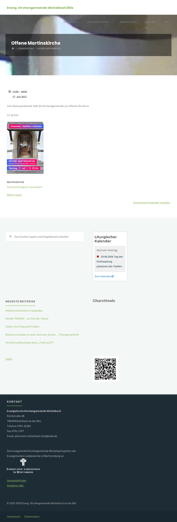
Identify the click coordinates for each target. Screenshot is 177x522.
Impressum (13, 516)
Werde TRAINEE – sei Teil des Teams (27, 318)
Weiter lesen (14, 194)
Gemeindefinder (16, 480)
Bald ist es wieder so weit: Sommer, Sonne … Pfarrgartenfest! (42, 334)
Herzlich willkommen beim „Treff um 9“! (29, 342)
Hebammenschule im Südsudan (24, 310)
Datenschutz (32, 516)
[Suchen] (166, 22)
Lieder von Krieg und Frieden (22, 326)
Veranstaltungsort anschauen (24, 187)
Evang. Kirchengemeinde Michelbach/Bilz (40, 7)
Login (9, 359)
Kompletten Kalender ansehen (151, 202)
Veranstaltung (26, 48)
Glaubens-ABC (15, 485)
